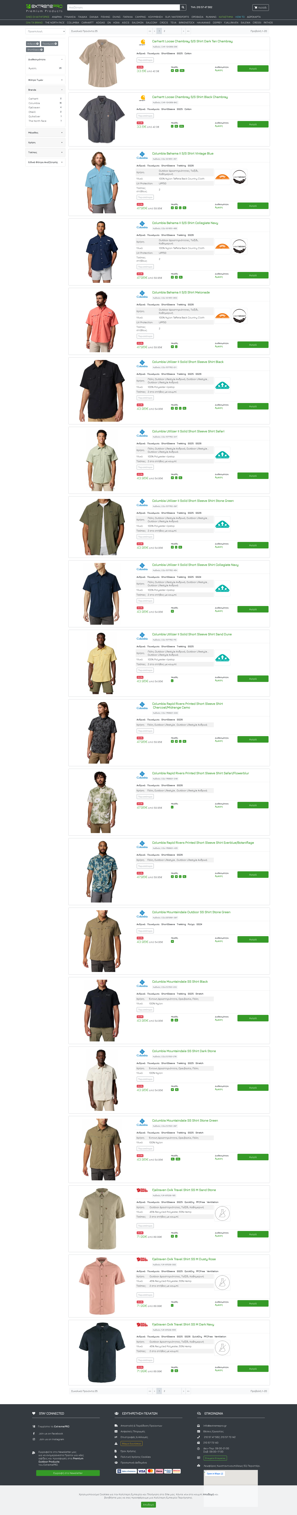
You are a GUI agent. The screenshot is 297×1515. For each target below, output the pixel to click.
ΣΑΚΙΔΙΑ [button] (94, 16)
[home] (44, 7)
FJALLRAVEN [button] (231, 22)
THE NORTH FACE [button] (55, 22)
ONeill (32, 112)
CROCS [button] (164, 22)
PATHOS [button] (268, 22)
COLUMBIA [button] (73, 22)
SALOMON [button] (137, 22)
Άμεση (32, 68)
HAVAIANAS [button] (203, 22)
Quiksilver (34, 116)
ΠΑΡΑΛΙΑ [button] (128, 16)
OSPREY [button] (217, 22)
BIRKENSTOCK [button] (186, 22)
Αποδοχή (148, 1504)
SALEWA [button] (245, 22)
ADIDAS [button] (100, 22)
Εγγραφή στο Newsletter (68, 1473)
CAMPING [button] (140, 16)
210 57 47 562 (212, 1437)
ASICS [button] (125, 22)
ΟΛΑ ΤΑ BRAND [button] (34, 22)
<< (150, 31)
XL (177, 70)
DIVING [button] (117, 16)
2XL (182, 70)
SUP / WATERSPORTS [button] (177, 16)
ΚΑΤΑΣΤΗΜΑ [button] (226, 16)
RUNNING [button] (211, 16)
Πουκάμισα (49, 43)
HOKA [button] (116, 22)
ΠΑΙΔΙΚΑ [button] (82, 16)
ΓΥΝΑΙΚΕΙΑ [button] (70, 16)
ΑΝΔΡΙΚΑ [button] (57, 16)
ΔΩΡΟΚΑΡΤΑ (254, 16)
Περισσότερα (145, 60)
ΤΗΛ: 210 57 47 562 (201, 7)
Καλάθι (262, 7)
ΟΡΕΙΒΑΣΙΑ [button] (197, 16)
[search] (183, 7)
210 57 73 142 (228, 1437)
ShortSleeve (33, 49)
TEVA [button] (173, 22)
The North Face (37, 120)
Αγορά (253, 68)
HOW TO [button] (240, 16)
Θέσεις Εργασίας (213, 1431)
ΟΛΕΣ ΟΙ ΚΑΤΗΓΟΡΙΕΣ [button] (38, 16)
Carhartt (33, 98)
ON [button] (109, 22)
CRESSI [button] (257, 22)
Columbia (34, 103)
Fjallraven (34, 107)
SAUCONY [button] (151, 22)
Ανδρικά (31, 43)
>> (188, 31)
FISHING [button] (105, 16)
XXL (178, 1159)
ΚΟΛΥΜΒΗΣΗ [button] (155, 16)
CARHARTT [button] (88, 22)
